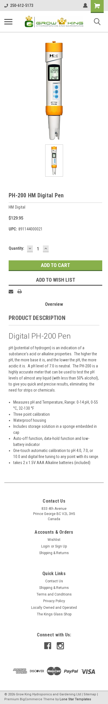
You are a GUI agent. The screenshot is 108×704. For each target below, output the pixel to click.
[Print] (19, 291)
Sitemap (90, 694)
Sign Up (61, 546)
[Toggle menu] (8, 22)
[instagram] (60, 645)
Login (45, 546)
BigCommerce (31, 699)
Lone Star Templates (75, 699)
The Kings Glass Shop (54, 614)
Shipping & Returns (54, 553)
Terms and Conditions (54, 594)
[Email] (11, 291)
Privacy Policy (54, 601)
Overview (54, 304)
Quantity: (16, 248)
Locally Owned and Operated (54, 608)
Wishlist (54, 540)
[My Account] (85, 5)
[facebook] (47, 645)
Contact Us (54, 581)
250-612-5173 (21, 5)
